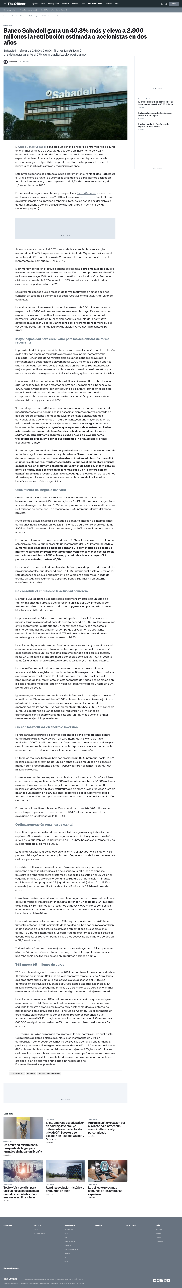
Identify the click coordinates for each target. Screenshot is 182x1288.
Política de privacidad (67, 1283)
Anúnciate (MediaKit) (11, 1283)
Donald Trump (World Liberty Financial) (54, 10)
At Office (159, 1229)
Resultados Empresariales (49, 1073)
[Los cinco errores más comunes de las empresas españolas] (107, 1171)
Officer (174, 3)
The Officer (10, 1278)
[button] (5, 3)
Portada (6, 16)
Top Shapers (69, 1229)
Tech (66, 1257)
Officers (37, 1225)
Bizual (67, 1233)
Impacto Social (70, 1241)
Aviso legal (54, 1283)
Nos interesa (34, 1283)
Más (158, 1225)
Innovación (68, 1245)
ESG (66, 1237)
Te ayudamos (44, 1283)
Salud (66, 1261)
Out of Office (131, 1225)
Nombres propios (9, 10)
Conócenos (24, 1283)
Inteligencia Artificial (71, 1249)
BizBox (36, 1229)
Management (70, 1225)
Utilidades (159, 1241)
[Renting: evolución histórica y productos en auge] (65, 1171)
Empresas (8, 25)
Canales (158, 1237)
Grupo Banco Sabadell (32, 146)
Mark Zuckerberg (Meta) (28, 10)
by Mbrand (80, 1283)
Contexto (98, 1225)
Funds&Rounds (11, 1268)
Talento (67, 1253)
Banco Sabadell (86, 193)
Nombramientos (39, 1233)
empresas (31, 1073)
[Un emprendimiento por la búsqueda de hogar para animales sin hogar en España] (23, 1128)
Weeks (158, 1233)
